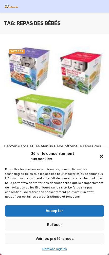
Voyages (16, 51)
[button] (101, 156)
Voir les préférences (54, 238)
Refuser (54, 224)
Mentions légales (54, 249)
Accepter (54, 210)
